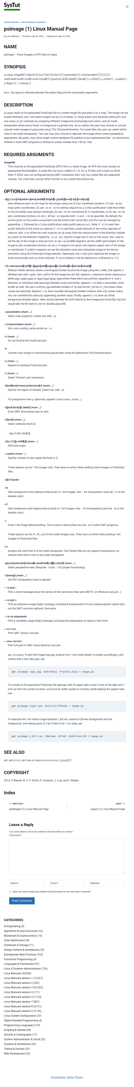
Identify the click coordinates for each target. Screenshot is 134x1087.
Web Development (14, 1053)
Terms (70, 1077)
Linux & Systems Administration (22, 968)
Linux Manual (13, 36)
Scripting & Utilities (15, 1030)
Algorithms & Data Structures (20, 931)
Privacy (79, 1077)
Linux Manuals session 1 (34, 22)
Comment (15, 835)
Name (14, 883)
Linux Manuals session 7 (18, 1001)
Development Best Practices (20, 954)
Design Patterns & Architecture (21, 949)
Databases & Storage (16, 945)
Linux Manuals (11, 22)
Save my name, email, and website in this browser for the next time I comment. (52, 891)
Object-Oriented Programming (21, 1020)
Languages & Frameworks (19, 963)
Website (94, 883)
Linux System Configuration (20, 1015)
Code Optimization (14, 940)
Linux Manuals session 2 (18, 982)
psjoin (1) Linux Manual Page (108, 806)
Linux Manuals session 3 (18, 987)
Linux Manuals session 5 (18, 996)
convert (63, 760)
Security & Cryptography (18, 1034)
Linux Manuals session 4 (18, 992)
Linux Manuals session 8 (18, 1006)
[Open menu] (127, 6)
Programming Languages (18, 1025)
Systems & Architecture (17, 1044)
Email (54, 883)
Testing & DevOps (14, 1048)
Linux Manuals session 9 (18, 1011)
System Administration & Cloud (22, 1039)
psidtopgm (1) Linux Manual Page (29, 806)
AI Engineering (12, 926)
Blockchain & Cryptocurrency (20, 935)
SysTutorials (58, 1077)
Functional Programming (18, 959)
